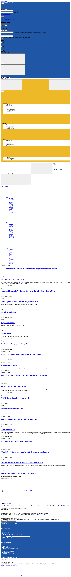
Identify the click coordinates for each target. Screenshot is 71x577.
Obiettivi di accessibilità (8, 551)
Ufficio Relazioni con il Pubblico (10, 548)
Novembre (11, 210)
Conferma (7, 77)
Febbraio (11, 199)
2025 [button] (7, 222)
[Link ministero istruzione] (7, 2)
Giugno (11, 204)
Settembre (11, 208)
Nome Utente (17, 10)
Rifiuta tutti (12, 508)
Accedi (2, 3)
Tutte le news (6, 186)
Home (54, 163)
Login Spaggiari (36, 34)
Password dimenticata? (6, 14)
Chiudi (2, 42)
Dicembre (11, 212)
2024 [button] (7, 248)
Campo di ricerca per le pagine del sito (9, 173)
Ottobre (10, 209)
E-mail (15, 32)
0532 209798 (8, 532)
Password (16, 12)
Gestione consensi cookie (8, 553)
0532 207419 (8, 533)
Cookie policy (6, 545)
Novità (54, 164)
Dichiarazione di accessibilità (9, 550)
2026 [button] (7, 197)
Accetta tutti (21, 508)
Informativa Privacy (7, 547)
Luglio (11, 205)
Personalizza (3, 508)
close (2, 91)
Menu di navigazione (26, 184)
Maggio (11, 203)
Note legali (5, 546)
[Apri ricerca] (59, 84)
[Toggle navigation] (11, 84)
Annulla (2, 77)
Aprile (10, 202)
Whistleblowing (6, 552)
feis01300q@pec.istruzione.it (18, 536)
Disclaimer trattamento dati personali (9, 565)
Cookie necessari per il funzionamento (9, 518)
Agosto (11, 207)
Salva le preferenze (11, 520)
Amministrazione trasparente (9, 554)
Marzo (10, 201)
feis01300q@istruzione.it (17, 534)
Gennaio (11, 198)
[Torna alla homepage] (35, 78)
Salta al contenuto (4, 1)
